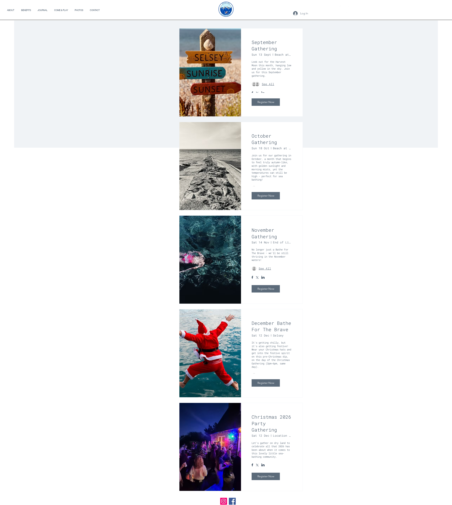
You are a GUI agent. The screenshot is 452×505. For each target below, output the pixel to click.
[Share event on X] (257, 277)
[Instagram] (352, 9)
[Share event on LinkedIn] (263, 277)
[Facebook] (343, 9)
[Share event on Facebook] (252, 277)
